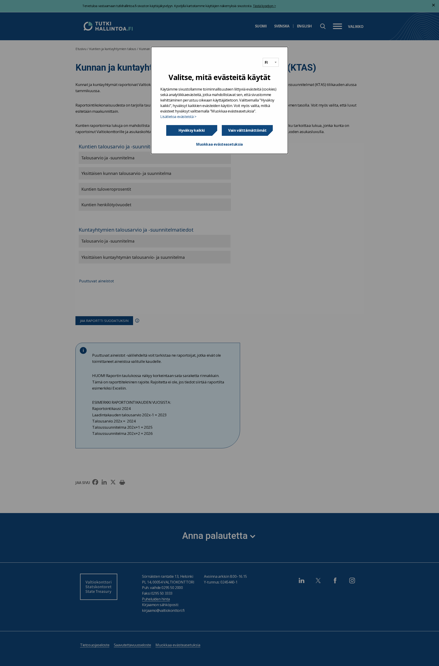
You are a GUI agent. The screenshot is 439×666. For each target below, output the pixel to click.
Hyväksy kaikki (192, 130)
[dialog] (219, 100)
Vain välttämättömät (247, 130)
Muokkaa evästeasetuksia (219, 144)
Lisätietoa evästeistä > (178, 116)
